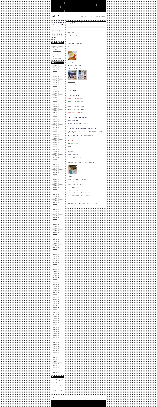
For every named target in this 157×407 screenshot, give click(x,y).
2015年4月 (55, 320)
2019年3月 (55, 232)
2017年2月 (55, 279)
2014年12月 (55, 327)
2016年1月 (55, 303)
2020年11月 (55, 194)
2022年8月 (55, 155)
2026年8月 (55, 65)
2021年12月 (55, 170)
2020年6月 (55, 204)
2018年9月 (55, 243)
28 (62, 35)
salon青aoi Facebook (72, 140)
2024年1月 (55, 123)
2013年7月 (55, 359)
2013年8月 (55, 357)
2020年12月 (55, 192)
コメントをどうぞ (94, 203)
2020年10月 (55, 196)
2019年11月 (55, 217)
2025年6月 (55, 91)
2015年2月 (55, 324)
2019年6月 (55, 226)
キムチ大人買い (56, 47)
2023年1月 (55, 146)
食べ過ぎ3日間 (55, 54)
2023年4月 (55, 140)
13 (61, 33)
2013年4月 (55, 365)
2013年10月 (55, 354)
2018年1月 (55, 258)
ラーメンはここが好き (57, 51)
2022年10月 (55, 151)
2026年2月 (55, 76)
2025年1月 (55, 101)
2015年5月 (55, 318)
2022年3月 (55, 164)
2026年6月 (55, 69)
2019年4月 (55, 230)
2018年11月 (55, 239)
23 (54, 35)
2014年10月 (55, 331)
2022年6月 (55, 159)
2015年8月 (55, 312)
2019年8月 (55, 222)
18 (57, 34)
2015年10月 (55, 309)
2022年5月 (55, 161)
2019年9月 (55, 221)
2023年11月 (55, 127)
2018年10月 (55, 241)
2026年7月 (55, 67)
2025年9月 (55, 86)
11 (57, 33)
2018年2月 (55, 256)
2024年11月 (55, 104)
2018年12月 (55, 237)
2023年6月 (55, 136)
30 (54, 37)
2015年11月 (55, 307)
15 (52, 34)
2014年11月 (55, 329)
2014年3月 (55, 344)
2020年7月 (55, 202)
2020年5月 (55, 206)
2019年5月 (55, 228)
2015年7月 (55, 314)
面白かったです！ (56, 53)
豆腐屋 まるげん (56, 379)
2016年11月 (55, 284)
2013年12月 (55, 350)
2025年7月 (55, 89)
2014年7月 (55, 337)
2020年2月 (55, 211)
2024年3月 (55, 119)
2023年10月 (55, 129)
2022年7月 (55, 157)
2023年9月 (55, 131)
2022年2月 (55, 166)
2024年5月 (55, 116)
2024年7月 (55, 112)
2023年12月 (55, 125)
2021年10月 (55, 174)
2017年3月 (55, 277)
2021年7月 (55, 179)
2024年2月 (55, 121)
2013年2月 (55, 369)
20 (61, 34)
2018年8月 (55, 245)
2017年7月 (55, 269)
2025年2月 (55, 99)
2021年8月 (55, 177)
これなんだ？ (55, 385)
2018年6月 (55, 249)
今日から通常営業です (57, 58)
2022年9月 (55, 153)
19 (59, 34)
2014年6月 (55, 339)
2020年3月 (55, 209)
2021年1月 (55, 191)
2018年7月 (55, 247)
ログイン (103, 403)
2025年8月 (55, 87)
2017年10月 (55, 264)
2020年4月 (55, 207)
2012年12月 (55, 372)
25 (57, 35)
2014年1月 (55, 348)
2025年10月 (55, 84)
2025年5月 (55, 93)
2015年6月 (55, 316)
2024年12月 (55, 102)
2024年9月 (55, 108)
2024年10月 (55, 106)
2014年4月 (55, 342)
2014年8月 (55, 335)
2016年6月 (55, 294)
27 (61, 35)
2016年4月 (55, 297)
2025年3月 (55, 97)
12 (59, 33)
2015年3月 (55, 322)
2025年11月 (55, 82)
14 (62, 33)
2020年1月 (55, 213)
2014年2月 (55, 346)
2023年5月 (55, 138)
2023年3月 (55, 142)
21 (62, 34)
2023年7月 (55, 134)
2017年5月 (55, 273)
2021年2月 (55, 189)
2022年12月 (55, 147)
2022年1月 (55, 168)
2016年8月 (55, 290)
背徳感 (54, 45)
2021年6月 (55, 181)
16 (54, 34)
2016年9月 (55, 288)
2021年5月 (55, 183)
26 (59, 35)
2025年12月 (55, 80)
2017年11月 (55, 262)
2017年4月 (55, 275)
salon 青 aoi (55, 18)
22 (52, 35)
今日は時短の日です (56, 49)
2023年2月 (55, 144)
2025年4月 (55, 95)
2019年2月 (55, 234)
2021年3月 (55, 187)
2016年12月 (55, 282)
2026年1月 (55, 78)
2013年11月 (55, 352)
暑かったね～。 (55, 390)
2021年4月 (55, 185)
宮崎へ (54, 56)
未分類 (80, 203)
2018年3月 (55, 254)
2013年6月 (55, 361)
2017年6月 (55, 271)
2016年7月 (55, 292)
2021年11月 (55, 172)
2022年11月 (55, 149)
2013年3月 (55, 367)
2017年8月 (55, 267)
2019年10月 (55, 219)
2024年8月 (55, 110)
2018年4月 (55, 252)
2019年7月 (55, 224)
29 (52, 37)
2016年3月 (55, 299)
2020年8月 (55, 200)
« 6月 (52, 39)
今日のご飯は (71, 27)
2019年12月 (55, 215)
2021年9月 (55, 176)
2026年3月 (55, 74)
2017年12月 (55, 260)
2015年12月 (55, 305)
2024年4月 (55, 117)
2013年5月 (55, 363)
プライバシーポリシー (56, 397)
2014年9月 (55, 333)
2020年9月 (55, 198)
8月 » (54, 39)
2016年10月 (55, 286)
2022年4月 (55, 162)
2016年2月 (55, 301)
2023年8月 (55, 132)
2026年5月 (55, 71)
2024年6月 (55, 114)
